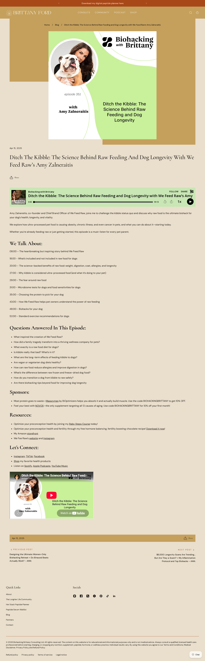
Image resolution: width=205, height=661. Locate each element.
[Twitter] (87, 596)
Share (16, 177)
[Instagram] (74, 596)
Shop (16, 461)
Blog (57, 25)
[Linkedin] (114, 596)
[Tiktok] (107, 596)
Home (47, 25)
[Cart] (197, 12)
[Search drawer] (190, 12)
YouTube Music (59, 466)
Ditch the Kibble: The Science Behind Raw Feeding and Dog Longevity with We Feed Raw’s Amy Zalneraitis (112, 25)
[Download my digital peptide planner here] (102, 3)
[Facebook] (81, 596)
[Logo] (28, 12)
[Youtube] (94, 596)
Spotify (28, 466)
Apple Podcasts (41, 466)
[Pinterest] (101, 596)
